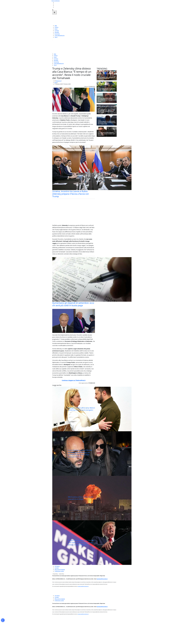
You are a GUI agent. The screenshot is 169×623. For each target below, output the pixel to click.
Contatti (57, 568)
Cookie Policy (61, 573)
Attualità (57, 32)
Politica (56, 27)
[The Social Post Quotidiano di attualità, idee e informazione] (90, 19)
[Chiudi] (54, 12)
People (99, 131)
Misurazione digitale (60, 569)
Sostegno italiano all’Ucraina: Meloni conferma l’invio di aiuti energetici (81, 409)
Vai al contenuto (55, 1)
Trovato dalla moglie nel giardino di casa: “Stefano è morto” (106, 89)
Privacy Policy (55, 573)
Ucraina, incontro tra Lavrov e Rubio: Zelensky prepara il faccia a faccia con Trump (70, 194)
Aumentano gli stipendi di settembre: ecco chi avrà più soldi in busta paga (73, 304)
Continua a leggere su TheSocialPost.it (73, 380)
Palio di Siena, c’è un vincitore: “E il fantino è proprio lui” (106, 78)
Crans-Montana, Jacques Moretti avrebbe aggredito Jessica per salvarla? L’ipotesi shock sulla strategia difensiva (80, 453)
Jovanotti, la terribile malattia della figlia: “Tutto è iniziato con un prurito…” (106, 134)
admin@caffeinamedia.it (102, 579)
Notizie (99, 76)
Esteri (56, 29)
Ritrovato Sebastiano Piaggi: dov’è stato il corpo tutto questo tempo (106, 100)
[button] (2, 620)
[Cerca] (52, 9)
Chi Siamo (57, 566)
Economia (57, 34)
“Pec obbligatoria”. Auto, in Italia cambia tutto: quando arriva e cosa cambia (106, 111)
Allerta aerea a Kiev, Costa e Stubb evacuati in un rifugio (80, 498)
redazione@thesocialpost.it (83, 586)
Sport (56, 37)
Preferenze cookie (59, 571)
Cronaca (57, 30)
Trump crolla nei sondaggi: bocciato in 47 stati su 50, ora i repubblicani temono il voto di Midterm (81, 542)
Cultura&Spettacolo (59, 35)
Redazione (58, 81)
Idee (56, 25)
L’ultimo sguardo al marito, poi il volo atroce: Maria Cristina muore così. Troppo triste (106, 123)
